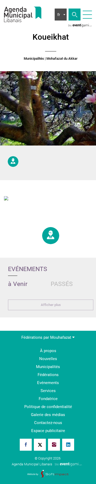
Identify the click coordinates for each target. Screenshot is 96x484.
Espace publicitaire (48, 430)
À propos (48, 350)
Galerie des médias (48, 414)
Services (48, 390)
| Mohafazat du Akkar (61, 59)
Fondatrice (48, 398)
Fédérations (48, 374)
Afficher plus (51, 305)
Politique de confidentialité (48, 406)
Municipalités (34, 59)
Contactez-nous (48, 422)
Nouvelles (48, 358)
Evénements (48, 382)
